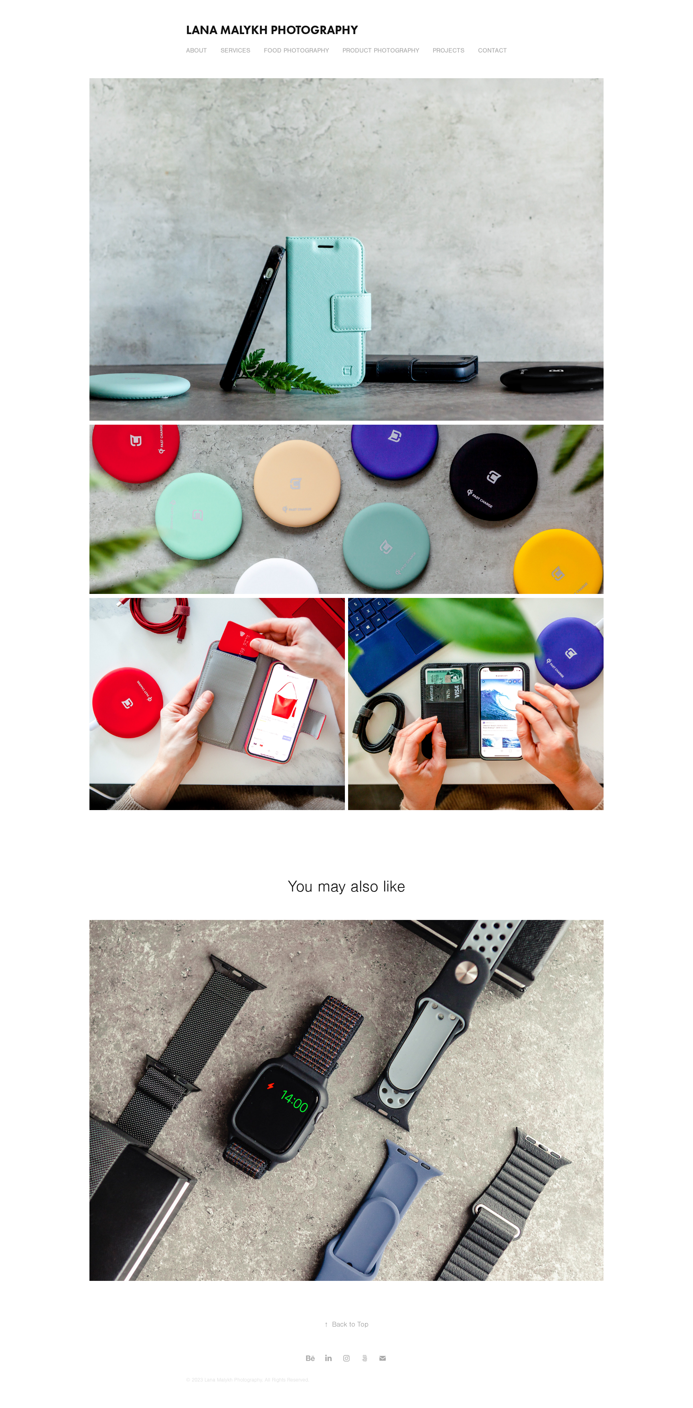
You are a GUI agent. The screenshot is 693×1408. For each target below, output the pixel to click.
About (196, 50)
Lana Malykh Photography (272, 29)
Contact (492, 50)
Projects (448, 50)
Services (235, 50)
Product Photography (380, 50)
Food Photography (296, 50)
